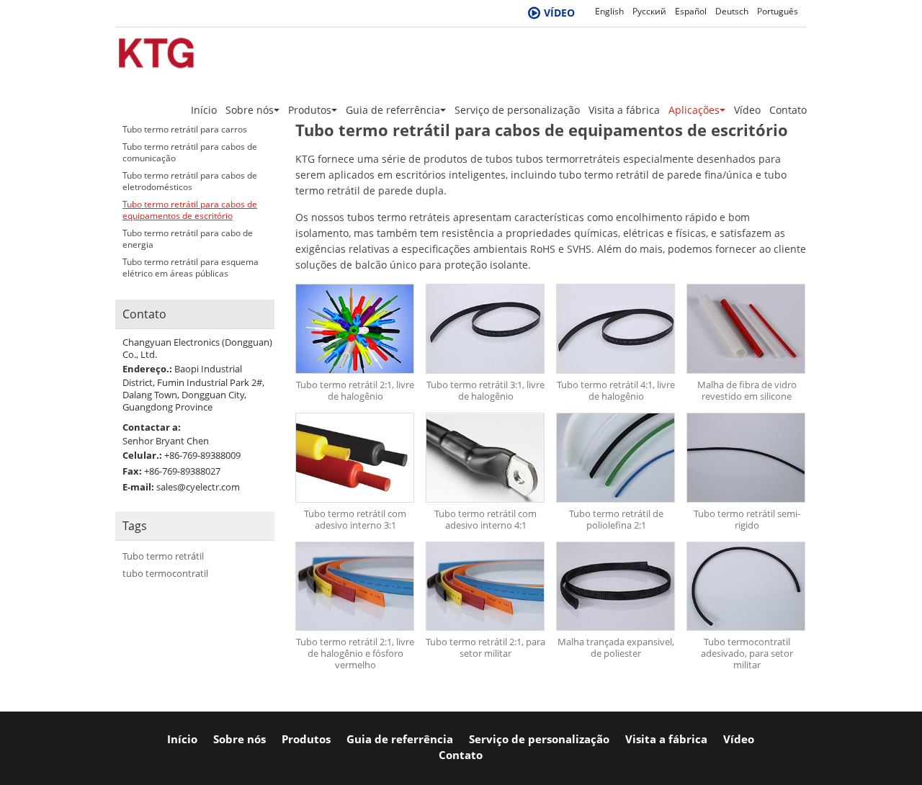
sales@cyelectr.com (198, 486)
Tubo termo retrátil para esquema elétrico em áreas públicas (190, 267)
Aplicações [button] (694, 110)
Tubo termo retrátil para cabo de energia (187, 239)
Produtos (306, 739)
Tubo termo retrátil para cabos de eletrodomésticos (189, 181)
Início (204, 110)
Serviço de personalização (517, 110)
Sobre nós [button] (249, 110)
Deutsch (731, 11)
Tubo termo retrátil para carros (184, 129)
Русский (649, 11)
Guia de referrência (399, 739)
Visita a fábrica (624, 110)
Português (777, 11)
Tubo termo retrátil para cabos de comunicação (189, 152)
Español (691, 11)
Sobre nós (239, 739)
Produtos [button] (309, 110)
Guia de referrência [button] (393, 110)
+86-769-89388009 (202, 455)
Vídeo (747, 110)
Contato (788, 110)
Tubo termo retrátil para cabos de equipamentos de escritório (189, 210)
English (609, 11)
